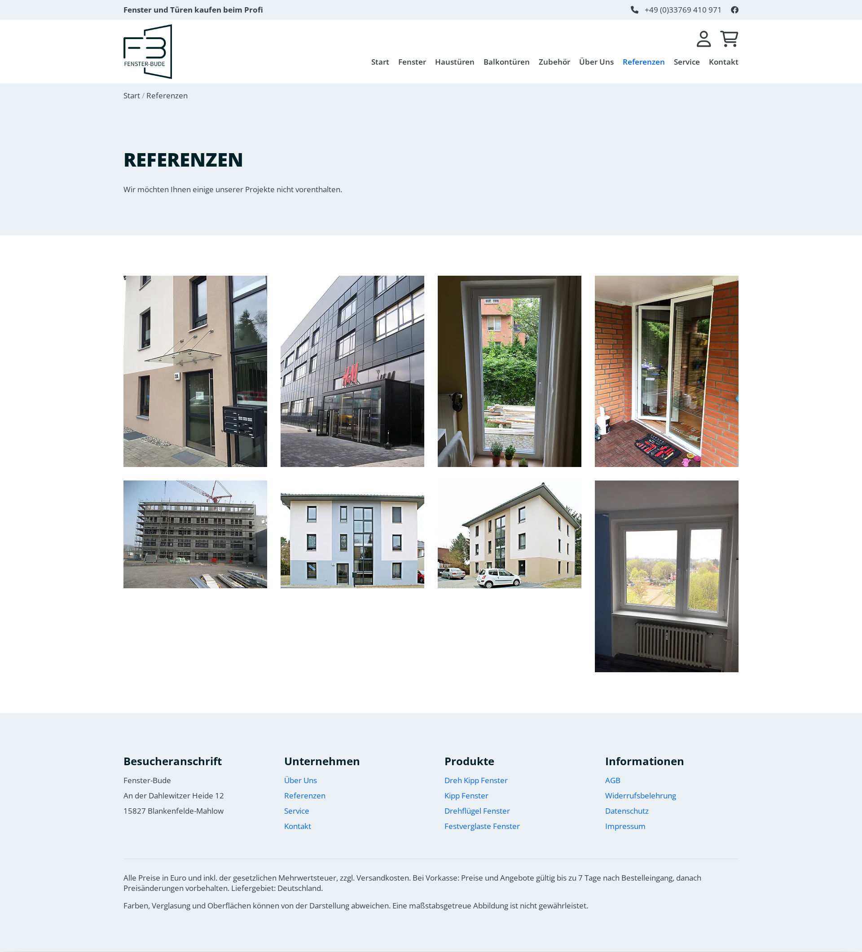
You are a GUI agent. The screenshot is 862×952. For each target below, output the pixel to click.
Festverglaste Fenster (482, 826)
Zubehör (554, 62)
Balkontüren (507, 62)
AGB (612, 780)
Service (687, 62)
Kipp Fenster (466, 795)
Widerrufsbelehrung (640, 795)
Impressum (625, 826)
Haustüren (455, 62)
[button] (195, 371)
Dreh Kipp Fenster (476, 780)
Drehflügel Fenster (477, 811)
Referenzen (644, 62)
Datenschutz (627, 811)
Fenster (412, 62)
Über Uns (596, 62)
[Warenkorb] (729, 39)
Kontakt (724, 62)
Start (380, 62)
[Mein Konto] (704, 39)
